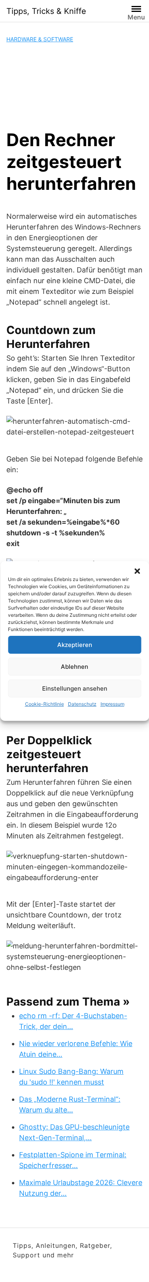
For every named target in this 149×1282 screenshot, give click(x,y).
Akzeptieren (74, 645)
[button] (137, 571)
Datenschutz (82, 704)
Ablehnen (74, 666)
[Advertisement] (74, 86)
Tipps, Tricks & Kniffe (46, 11)
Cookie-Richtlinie (44, 704)
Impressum (112, 704)
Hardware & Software (39, 39)
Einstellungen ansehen (74, 688)
